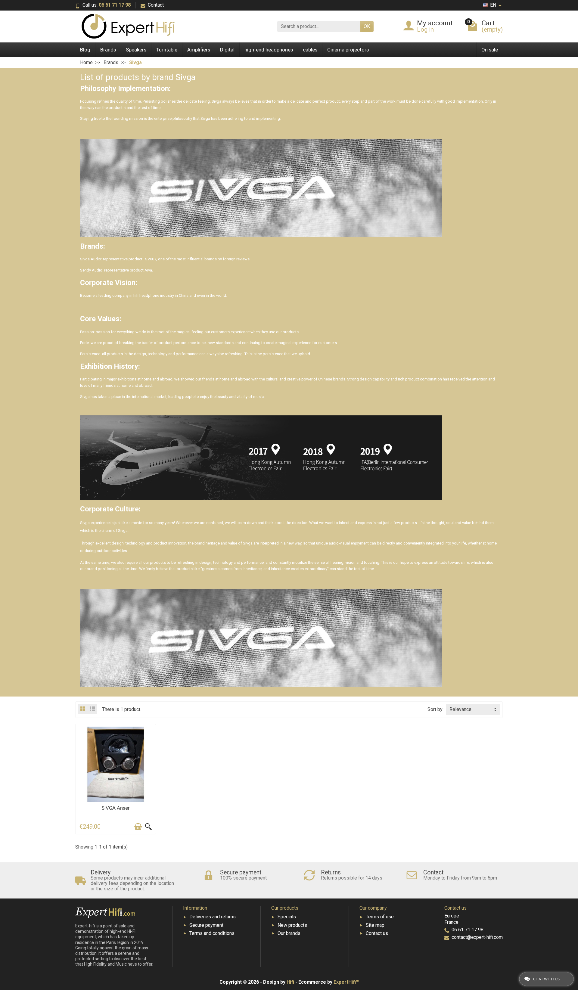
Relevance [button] (460, 709)
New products (292, 925)
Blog (85, 50)
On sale (489, 50)
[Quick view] (148, 826)
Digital (227, 50)
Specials (287, 917)
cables (310, 50)
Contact (156, 5)
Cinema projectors (348, 50)
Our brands (289, 933)
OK (367, 26)
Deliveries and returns (212, 917)
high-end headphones (268, 50)
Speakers (136, 50)
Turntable (166, 50)
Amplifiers (198, 50)
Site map (375, 925)
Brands (108, 50)
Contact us (377, 933)
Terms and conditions (212, 933)
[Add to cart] (138, 826)
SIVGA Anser (115, 808)
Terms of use (380, 917)
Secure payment (206, 925)
